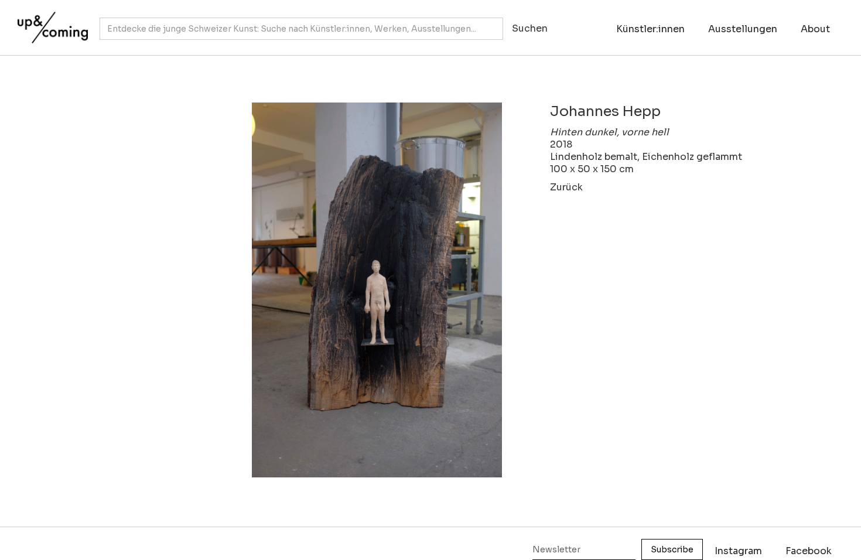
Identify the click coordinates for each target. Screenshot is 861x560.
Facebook (808, 551)
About (815, 29)
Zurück (566, 187)
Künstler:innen (650, 29)
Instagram (738, 551)
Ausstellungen (742, 29)
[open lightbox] (323, 290)
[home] (50, 21)
